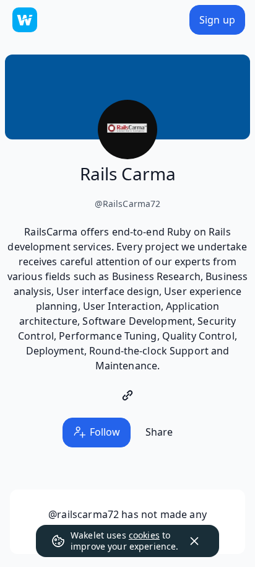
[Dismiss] (194, 541)
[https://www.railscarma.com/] (127, 395)
